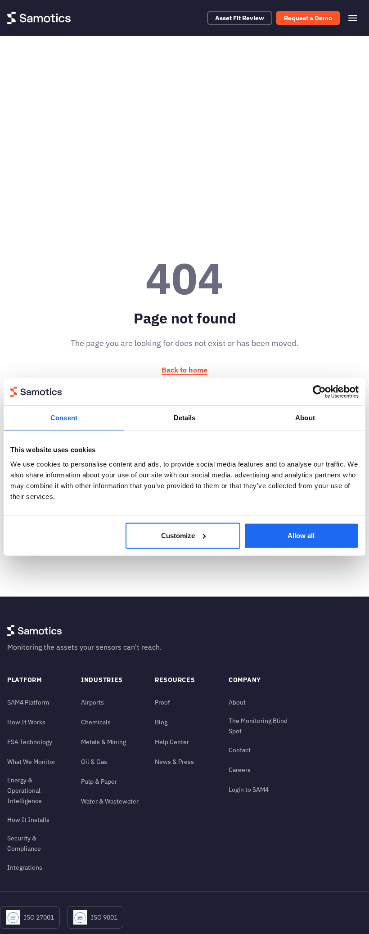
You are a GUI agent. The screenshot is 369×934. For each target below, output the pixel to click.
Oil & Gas (94, 761)
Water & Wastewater (110, 801)
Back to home (184, 369)
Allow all (301, 535)
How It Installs (28, 819)
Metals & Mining (103, 741)
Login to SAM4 (249, 789)
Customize (178, 535)
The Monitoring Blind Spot (258, 725)
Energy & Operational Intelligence (24, 790)
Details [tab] (185, 418)
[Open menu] (353, 18)
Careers (240, 769)
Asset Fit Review (239, 18)
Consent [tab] (63, 418)
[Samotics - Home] (39, 18)
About (237, 702)
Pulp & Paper (99, 781)
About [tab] (305, 418)
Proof (162, 702)
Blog (161, 722)
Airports (92, 702)
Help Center (172, 741)
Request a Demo (308, 18)
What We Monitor (31, 761)
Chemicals (96, 722)
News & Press (174, 761)
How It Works (26, 722)
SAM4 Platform (28, 702)
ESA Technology (29, 741)
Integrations (24, 867)
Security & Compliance (24, 843)
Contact (240, 749)
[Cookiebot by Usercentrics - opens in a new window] (319, 392)
